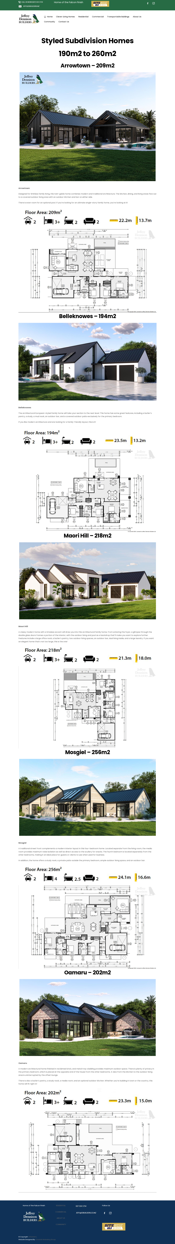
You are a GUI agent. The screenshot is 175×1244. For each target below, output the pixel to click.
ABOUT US (61, 1218)
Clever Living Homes (65, 16)
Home (50, 16)
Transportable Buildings (118, 16)
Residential (83, 16)
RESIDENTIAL (61, 1205)
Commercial (98, 16)
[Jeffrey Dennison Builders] (29, 22)
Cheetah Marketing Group (46, 1239)
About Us (137, 16)
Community (49, 21)
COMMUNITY (61, 1224)
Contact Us (63, 21)
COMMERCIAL (60, 1212)
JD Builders (32, 1237)
